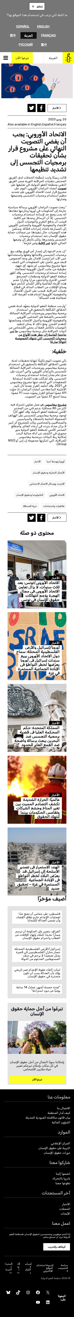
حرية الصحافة (30, 506)
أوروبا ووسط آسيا (56, 461)
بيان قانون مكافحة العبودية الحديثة (48, 1117)
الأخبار (37, 461)
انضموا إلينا (63, 1173)
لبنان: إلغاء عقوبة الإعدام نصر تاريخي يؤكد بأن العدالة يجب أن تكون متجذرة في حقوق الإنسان (37, 973)
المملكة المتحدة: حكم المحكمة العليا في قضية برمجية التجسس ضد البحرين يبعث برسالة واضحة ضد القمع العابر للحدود (37, 736)
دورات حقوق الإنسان (57, 1153)
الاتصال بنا (63, 1108)
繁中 (44, 44)
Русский (26, 44)
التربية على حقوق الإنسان (54, 1148)
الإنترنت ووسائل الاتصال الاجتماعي (47, 483)
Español (23, 26)
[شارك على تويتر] (32, 108)
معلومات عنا (59, 1097)
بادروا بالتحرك (61, 1178)
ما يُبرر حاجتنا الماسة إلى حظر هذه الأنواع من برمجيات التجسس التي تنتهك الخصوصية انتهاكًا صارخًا (38, 336)
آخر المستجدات (56, 1193)
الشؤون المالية (61, 1122)
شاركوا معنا (60, 1162)
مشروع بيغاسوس (55, 404)
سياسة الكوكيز (28, 1268)
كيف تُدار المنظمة (59, 1113)
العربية (28, 35)
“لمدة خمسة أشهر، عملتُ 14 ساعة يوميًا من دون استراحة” (38, 988)
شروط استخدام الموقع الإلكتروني (45, 1268)
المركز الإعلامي (60, 1143)
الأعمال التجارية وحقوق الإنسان (49, 472)
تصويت (62, 188)
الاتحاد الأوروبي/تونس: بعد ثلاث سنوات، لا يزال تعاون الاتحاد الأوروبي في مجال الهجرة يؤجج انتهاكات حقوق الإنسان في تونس (38, 591)
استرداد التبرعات (8, 1268)
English (43, 26)
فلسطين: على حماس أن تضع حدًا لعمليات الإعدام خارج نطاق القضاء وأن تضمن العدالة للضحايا (38, 917)
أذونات (18, 1268)
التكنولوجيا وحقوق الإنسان (29, 494)
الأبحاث (65, 1213)
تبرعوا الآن (37, 1079)
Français (48, 35)
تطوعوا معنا (62, 1183)
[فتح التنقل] (5, 57)
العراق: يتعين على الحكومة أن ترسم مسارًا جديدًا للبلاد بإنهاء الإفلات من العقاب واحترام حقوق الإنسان (37, 935)
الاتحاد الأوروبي (57, 494)
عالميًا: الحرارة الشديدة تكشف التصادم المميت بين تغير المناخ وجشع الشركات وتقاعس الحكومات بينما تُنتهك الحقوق (38, 808)
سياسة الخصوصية (63, 1268)
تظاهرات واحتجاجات (54, 506)
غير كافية (44, 243)
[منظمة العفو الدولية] (68, 57)
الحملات (64, 1209)
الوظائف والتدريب (56, 1246)
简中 (13, 35)
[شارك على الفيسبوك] (41, 108)
